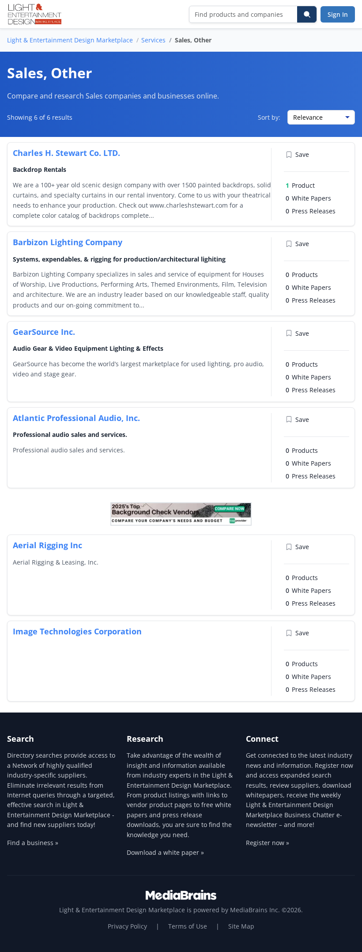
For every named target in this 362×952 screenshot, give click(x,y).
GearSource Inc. (44, 331)
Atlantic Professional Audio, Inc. (76, 418)
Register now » (267, 842)
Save (302, 154)
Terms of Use (187, 926)
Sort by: (269, 117)
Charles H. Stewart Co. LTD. (66, 153)
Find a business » (32, 842)
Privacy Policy (127, 926)
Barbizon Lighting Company (67, 242)
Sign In (338, 14)
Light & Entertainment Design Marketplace (70, 40)
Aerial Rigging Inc (47, 545)
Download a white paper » (165, 852)
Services (153, 40)
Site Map (241, 926)
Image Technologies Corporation (77, 631)
